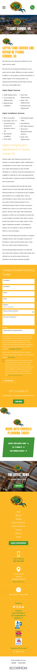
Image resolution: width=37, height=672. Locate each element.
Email (5, 298)
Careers (18, 537)
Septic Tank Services (18, 523)
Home (18, 512)
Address (5, 305)
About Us (18, 515)
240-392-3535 (18, 561)
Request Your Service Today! (17, 443)
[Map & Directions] (18, 582)
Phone (5, 292)
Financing (19, 530)
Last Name (6, 286)
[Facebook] (14, 607)
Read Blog (18, 486)
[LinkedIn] (20, 607)
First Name (6, 280)
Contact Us (18, 533)
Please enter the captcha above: (12, 330)
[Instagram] (17, 607)
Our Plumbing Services (17, 451)
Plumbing (18, 519)
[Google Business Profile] (23, 607)
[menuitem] (13, 663)
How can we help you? (9, 317)
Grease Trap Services (18, 526)
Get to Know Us (17, 447)
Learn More (18, 401)
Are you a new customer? (10, 311)
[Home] (18, 7)
